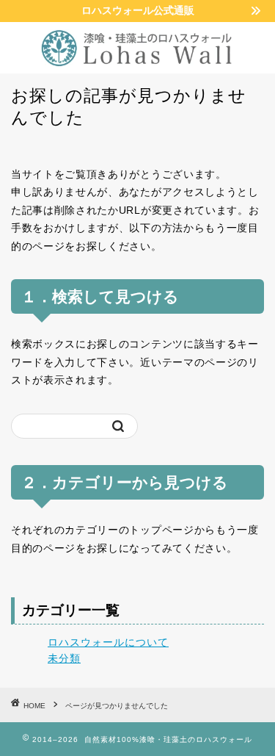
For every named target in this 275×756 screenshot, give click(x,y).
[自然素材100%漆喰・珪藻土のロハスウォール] (137, 62)
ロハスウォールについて (108, 642)
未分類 (64, 658)
